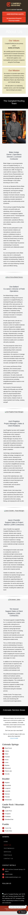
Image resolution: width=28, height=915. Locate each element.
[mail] (12, 146)
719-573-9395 (9, 874)
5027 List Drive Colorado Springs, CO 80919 (15, 870)
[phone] (15, 146)
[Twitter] (5, 887)
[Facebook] (3, 887)
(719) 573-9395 (10, 9)
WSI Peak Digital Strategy (17, 909)
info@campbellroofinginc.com (13, 877)
